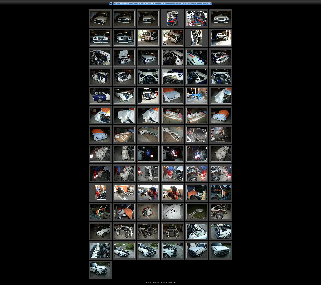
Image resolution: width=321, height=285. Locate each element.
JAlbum (161, 282)
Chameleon (168, 282)
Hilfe (174, 282)
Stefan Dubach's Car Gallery (127, 3)
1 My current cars (148, 3)
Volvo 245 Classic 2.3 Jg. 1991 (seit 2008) (175, 3)
